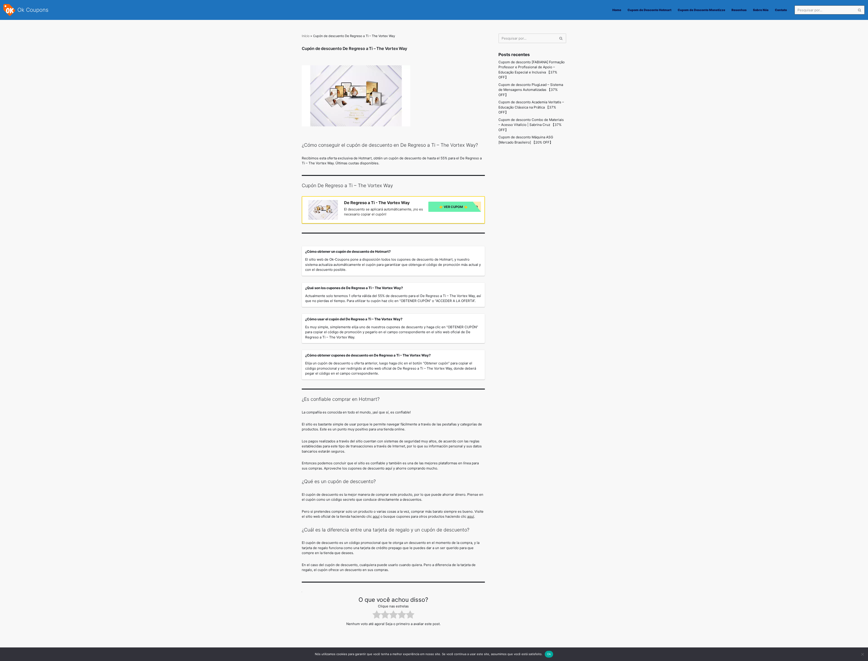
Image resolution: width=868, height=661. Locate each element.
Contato (781, 10)
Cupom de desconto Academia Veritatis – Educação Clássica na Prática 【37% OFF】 (531, 107)
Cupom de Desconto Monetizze (701, 10)
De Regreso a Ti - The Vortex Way (377, 203)
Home (616, 10)
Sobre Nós (761, 10)
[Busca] (859, 9)
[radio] (377, 615)
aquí (376, 516)
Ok (549, 654)
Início (305, 36)
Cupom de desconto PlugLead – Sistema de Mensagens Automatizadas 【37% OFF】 (530, 90)
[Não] (862, 654)
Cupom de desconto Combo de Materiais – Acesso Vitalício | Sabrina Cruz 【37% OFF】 (531, 125)
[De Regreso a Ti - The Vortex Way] (323, 210)
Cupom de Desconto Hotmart (649, 10)
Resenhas (739, 10)
